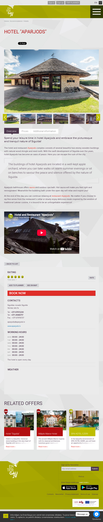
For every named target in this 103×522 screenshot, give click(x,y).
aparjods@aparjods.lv (16, 322)
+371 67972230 (17, 312)
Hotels (26, 21)
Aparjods (32, 148)
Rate (92, 278)
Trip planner (72, 3)
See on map (32, 285)
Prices (24, 131)
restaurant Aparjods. (61, 196)
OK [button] (6, 516)
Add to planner (16, 285)
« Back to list (12, 264)
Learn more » (84, 482)
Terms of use (85, 494)
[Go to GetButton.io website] (96, 519)
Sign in (51, 3)
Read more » (10, 447)
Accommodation (16, 21)
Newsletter (59, 494)
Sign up (60, 3)
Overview (11, 131)
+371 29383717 (17, 315)
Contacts (50, 494)
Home (6, 21)
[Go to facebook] (96, 514)
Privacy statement (72, 494)
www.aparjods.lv (14, 326)
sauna (32, 187)
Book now (17, 293)
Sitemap (95, 494)
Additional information (44, 131)
